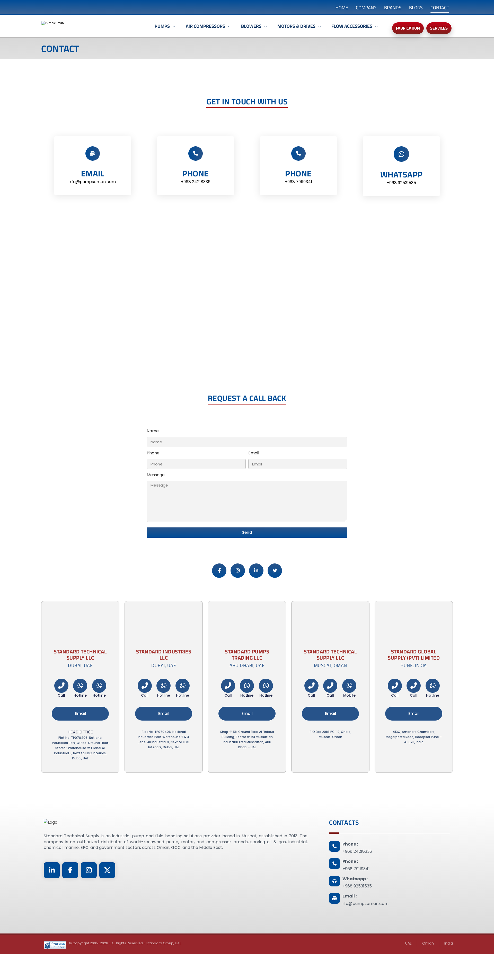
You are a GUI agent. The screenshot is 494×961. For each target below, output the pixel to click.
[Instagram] (238, 570)
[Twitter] (275, 570)
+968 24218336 (357, 851)
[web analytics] (55, 945)
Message (156, 475)
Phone (153, 453)
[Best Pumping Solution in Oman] (86, 27)
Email (253, 453)
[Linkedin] (256, 570)
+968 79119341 (356, 869)
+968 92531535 (357, 886)
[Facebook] (219, 570)
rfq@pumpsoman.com (365, 903)
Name (153, 431)
